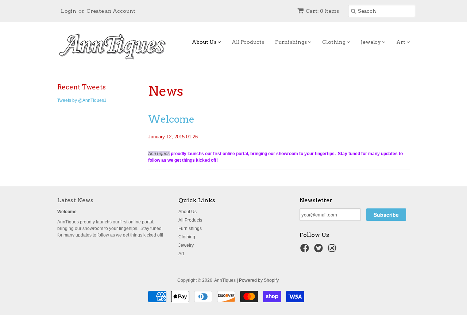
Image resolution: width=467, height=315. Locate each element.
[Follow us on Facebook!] (305, 250)
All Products (248, 42)
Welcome (171, 119)
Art (401, 42)
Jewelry (371, 42)
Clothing (334, 42)
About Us (204, 42)
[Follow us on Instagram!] (333, 250)
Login (68, 11)
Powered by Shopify (259, 280)
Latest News (75, 200)
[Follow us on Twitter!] (319, 250)
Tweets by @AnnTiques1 (82, 100)
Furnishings (291, 42)
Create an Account (110, 11)
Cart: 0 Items (322, 11)
